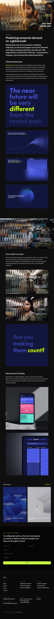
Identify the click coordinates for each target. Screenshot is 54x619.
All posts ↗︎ (48, 484)
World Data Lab (10, 65)
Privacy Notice (19, 612)
